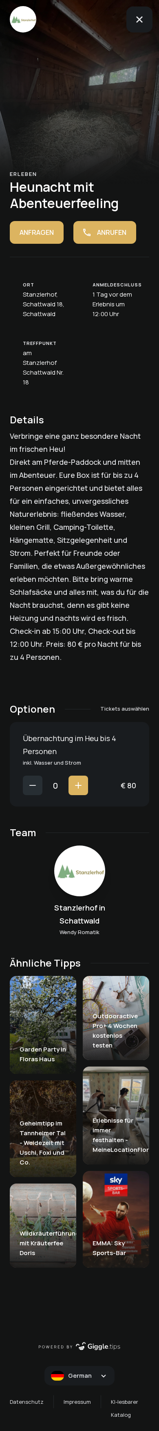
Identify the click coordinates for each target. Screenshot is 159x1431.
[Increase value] (78, 785)
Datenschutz (27, 1401)
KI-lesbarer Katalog (124, 1408)
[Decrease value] (32, 785)
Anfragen (37, 232)
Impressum (77, 1401)
